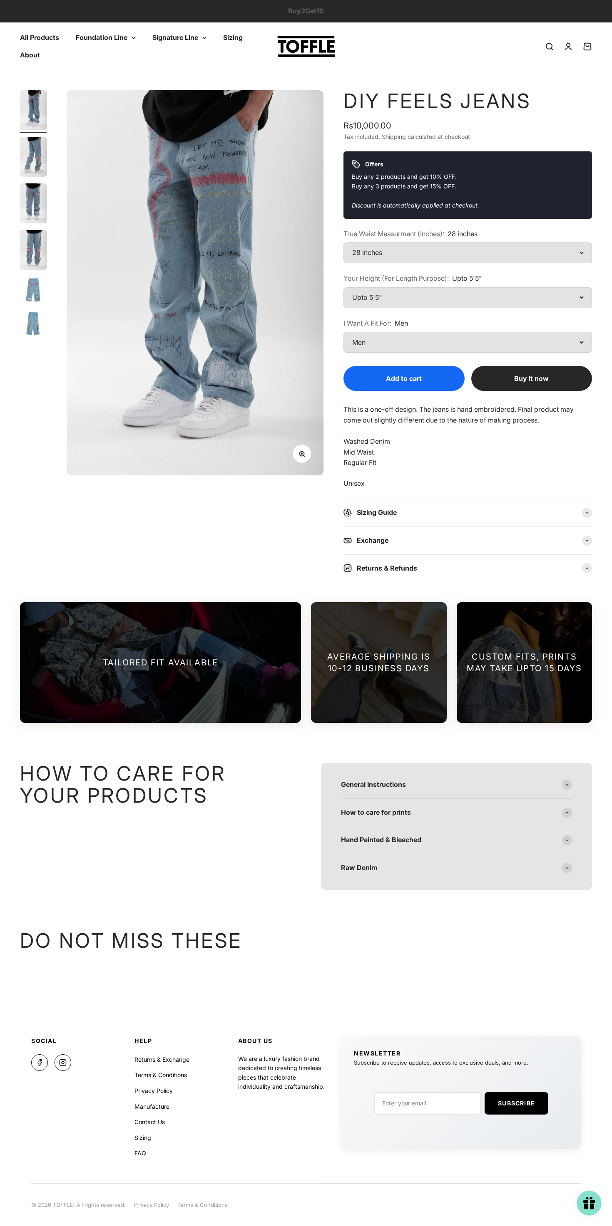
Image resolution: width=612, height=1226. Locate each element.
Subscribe (516, 1103)
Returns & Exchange (161, 1059)
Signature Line (175, 37)
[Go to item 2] (33, 158)
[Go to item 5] (33, 291)
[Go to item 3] (33, 204)
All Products (39, 37)
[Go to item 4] (33, 251)
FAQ (140, 1153)
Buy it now (531, 378)
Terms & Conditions (160, 1074)
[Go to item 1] (33, 111)
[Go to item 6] (33, 324)
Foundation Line (101, 37)
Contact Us (149, 1121)
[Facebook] (39, 1062)
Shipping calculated (409, 136)
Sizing (233, 37)
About (30, 54)
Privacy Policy (153, 1090)
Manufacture (151, 1106)
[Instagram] (63, 1062)
